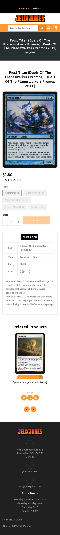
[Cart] (55, 28)
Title (5, 186)
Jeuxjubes (30, 52)
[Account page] (49, 28)
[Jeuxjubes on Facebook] (27, 3)
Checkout (24, 8)
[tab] (29, 237)
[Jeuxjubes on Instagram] (33, 3)
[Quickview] (24, 397)
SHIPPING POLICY (12, 519)
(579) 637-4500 (30, 471)
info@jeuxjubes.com (30, 486)
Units (5, 215)
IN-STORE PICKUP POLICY (16, 525)
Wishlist (37, 8)
